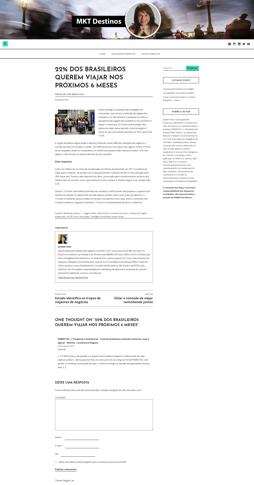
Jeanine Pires (63, 99)
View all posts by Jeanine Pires (73, 277)
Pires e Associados (81, 216)
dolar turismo (103, 213)
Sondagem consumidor (101, 216)
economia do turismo (119, 213)
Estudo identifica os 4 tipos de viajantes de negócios (78, 298)
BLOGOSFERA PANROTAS (123, 53)
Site (56, 454)
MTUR (69, 216)
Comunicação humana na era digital (178, 89)
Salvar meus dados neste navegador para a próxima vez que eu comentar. (93, 461)
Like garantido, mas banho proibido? (178, 93)
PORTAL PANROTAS (150, 53)
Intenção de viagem (138, 213)
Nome (58, 437)
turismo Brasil (118, 216)
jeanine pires (60, 216)
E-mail (59, 445)
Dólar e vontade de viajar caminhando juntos (133, 298)
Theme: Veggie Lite (64, 480)
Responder (62, 349)
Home (102, 53)
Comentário (60, 397)
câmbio (93, 213)
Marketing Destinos (72, 213)
